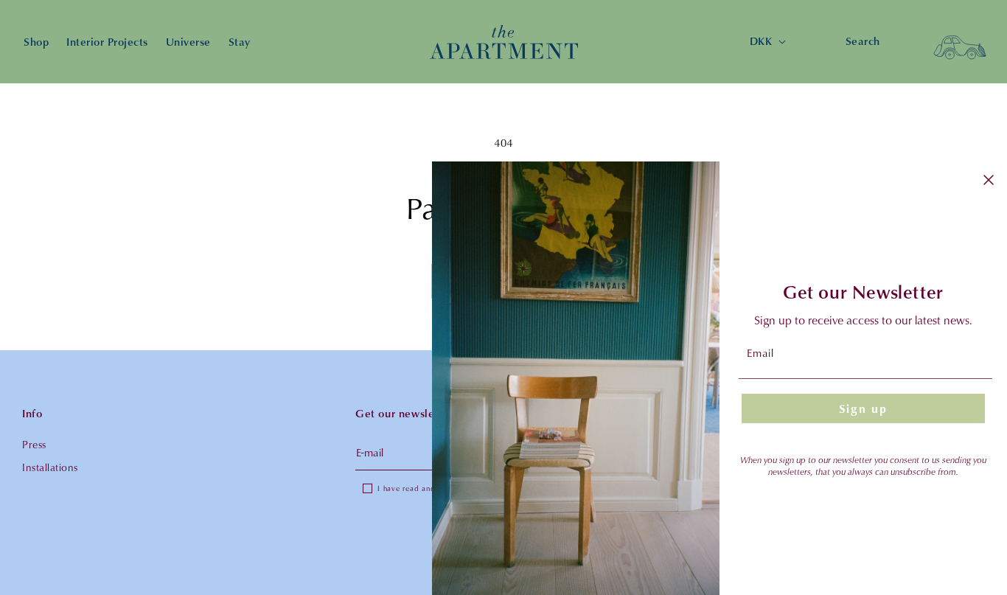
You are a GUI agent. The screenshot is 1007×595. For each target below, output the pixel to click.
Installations (50, 467)
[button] (959, 42)
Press (34, 444)
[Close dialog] (989, 180)
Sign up (863, 408)
